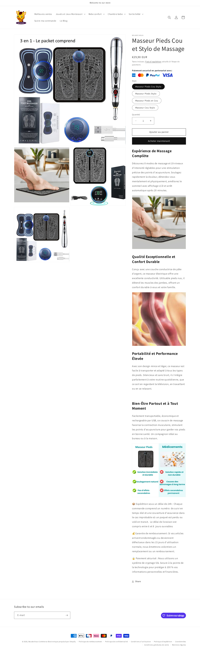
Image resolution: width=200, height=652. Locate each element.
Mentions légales (179, 645)
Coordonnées (180, 641)
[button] (70, 14)
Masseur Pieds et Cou (146, 100)
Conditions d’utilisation (141, 641)
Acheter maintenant (159, 140)
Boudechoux (33, 641)
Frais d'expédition (153, 61)
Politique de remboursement (90, 641)
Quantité (136, 114)
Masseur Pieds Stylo (146, 93)
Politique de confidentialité (116, 641)
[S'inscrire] (66, 615)
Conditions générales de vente (156, 645)
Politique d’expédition (163, 641)
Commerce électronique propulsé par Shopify (57, 641)
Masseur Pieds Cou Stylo (148, 86)
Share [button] (138, 581)
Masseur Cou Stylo (145, 107)
